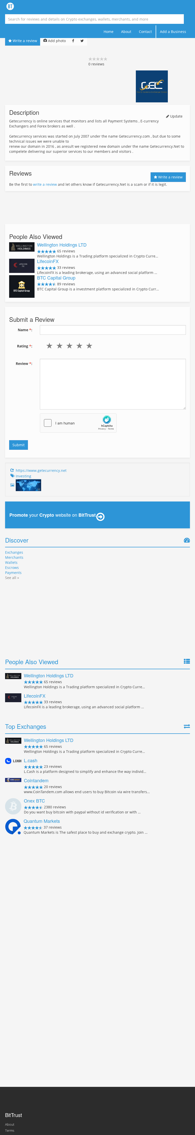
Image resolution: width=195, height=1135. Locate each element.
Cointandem (36, 780)
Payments (13, 572)
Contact (145, 31)
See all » (12, 577)
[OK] (68, 345)
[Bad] (58, 345)
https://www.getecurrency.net (41, 470)
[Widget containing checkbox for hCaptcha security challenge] (78, 423)
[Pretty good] (78, 345)
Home (108, 31)
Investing (23, 476)
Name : (25, 329)
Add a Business (173, 31)
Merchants (14, 557)
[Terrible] (48, 345)
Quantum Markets (42, 820)
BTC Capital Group (56, 277)
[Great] (88, 345)
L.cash (30, 760)
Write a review (24, 40)
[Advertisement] (97, 207)
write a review (45, 184)
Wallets (11, 562)
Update (176, 116)
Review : (24, 363)
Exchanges (14, 552)
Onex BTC (34, 800)
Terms (9, 1130)
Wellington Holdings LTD (62, 244)
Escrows (12, 567)
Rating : (24, 346)
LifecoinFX (48, 261)
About (126, 31)
